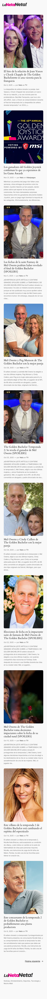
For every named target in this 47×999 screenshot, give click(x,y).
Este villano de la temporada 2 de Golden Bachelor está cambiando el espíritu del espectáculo (23, 828)
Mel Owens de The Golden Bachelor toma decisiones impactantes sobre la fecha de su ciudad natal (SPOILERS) (21, 731)
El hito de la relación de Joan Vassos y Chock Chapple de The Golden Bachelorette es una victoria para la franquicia (23, 76)
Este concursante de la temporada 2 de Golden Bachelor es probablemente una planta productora (23, 922)
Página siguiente (34, 961)
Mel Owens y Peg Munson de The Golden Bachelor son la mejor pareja (23, 362)
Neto (20, 85)
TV (26, 85)
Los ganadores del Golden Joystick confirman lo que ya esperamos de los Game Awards (22, 170)
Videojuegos (30, 177)
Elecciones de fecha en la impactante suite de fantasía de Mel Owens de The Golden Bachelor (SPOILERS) (23, 635)
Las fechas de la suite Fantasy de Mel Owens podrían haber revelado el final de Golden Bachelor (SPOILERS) (23, 266)
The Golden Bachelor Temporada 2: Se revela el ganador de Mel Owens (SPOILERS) (22, 450)
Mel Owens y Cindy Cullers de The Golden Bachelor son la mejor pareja (22, 542)
